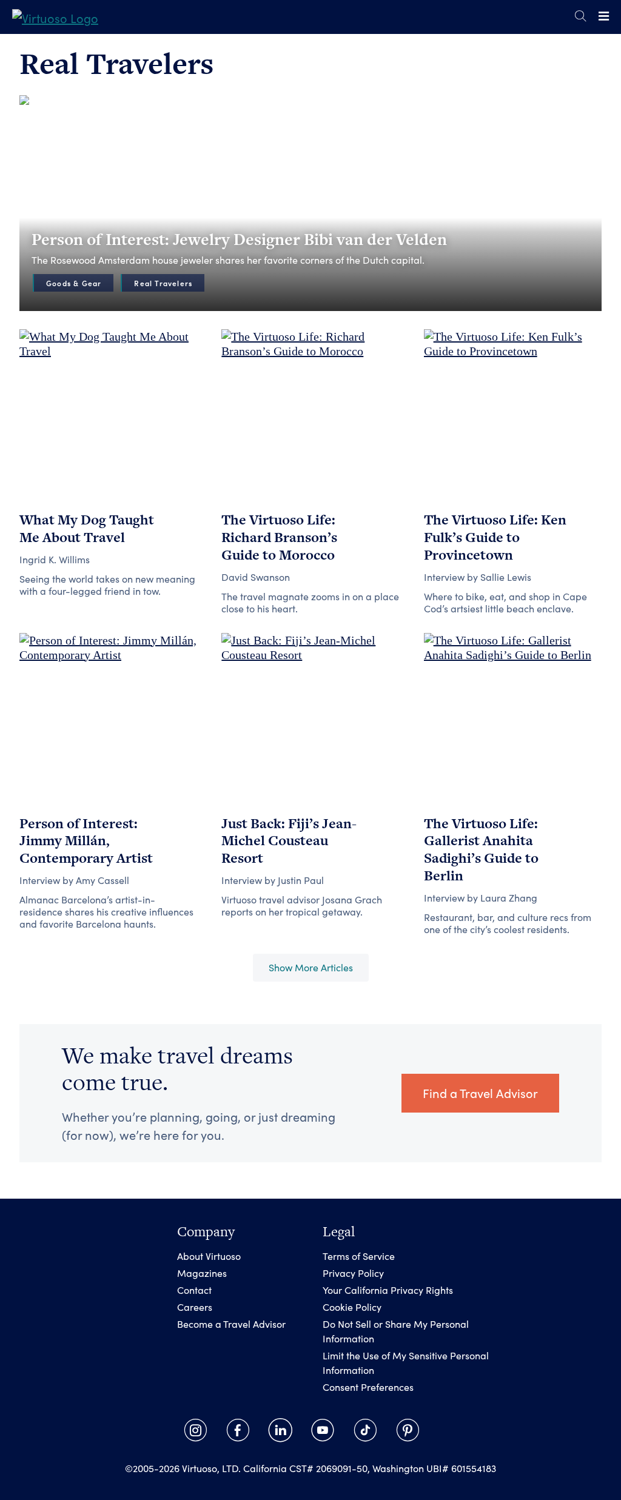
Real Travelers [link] (163, 283)
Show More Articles (311, 967)
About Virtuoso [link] (209, 1256)
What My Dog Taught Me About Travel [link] (86, 528)
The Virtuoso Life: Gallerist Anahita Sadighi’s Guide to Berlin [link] (481, 849)
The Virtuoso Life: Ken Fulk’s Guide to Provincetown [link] (495, 537)
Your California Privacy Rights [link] (388, 1290)
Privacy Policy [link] (353, 1273)
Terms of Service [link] (359, 1256)
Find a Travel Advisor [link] (480, 1093)
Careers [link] (194, 1307)
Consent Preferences (368, 1387)
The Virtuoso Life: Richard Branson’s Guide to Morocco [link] (279, 537)
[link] (55, 17)
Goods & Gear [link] (73, 283)
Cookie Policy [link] (352, 1307)
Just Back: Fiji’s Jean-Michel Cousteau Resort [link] (289, 841)
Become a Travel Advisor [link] (231, 1324)
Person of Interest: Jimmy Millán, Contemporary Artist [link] (86, 841)
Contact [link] (194, 1290)
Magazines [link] (202, 1273)
